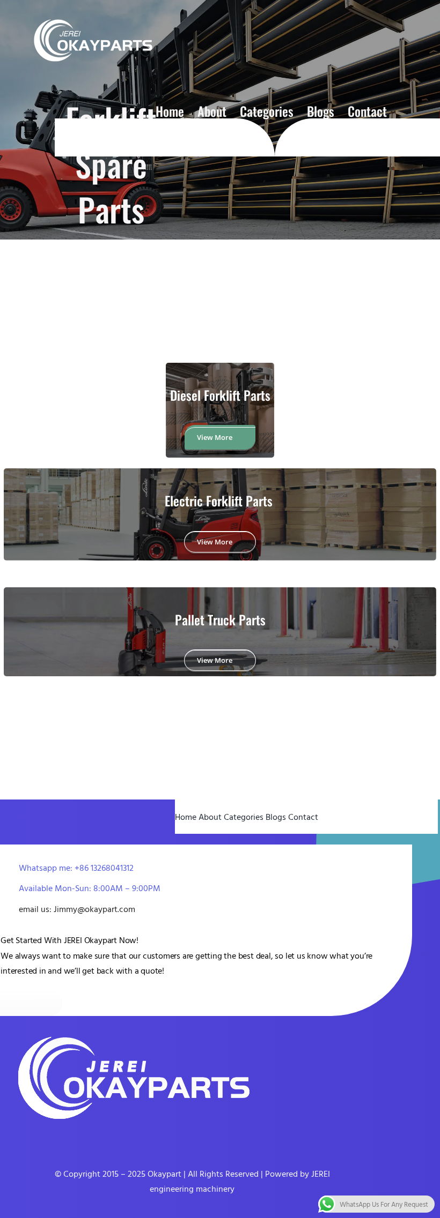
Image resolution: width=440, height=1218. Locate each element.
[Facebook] (6, 1137)
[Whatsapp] (37, 1137)
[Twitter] (21, 1137)
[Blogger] (68, 1137)
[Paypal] (83, 1137)
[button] (405, 111)
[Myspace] (99, 1137)
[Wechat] (52, 1137)
